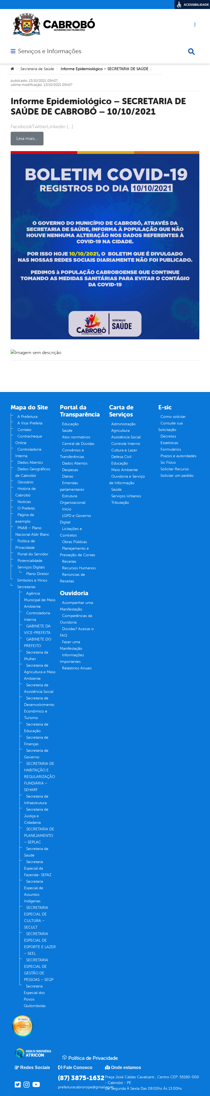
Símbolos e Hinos (32, 580)
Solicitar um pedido (177, 476)
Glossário (25, 482)
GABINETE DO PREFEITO (37, 642)
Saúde (67, 431)
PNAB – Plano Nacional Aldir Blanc (32, 531)
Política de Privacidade (25, 544)
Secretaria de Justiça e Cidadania (36, 816)
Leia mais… (27, 138)
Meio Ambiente (124, 470)
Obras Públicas (74, 542)
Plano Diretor (37, 574)
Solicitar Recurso (175, 469)
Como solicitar (173, 417)
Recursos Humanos (79, 568)
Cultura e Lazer (124, 450)
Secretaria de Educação (36, 727)
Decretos (168, 436)
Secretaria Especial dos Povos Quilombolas (35, 996)
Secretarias (26, 587)
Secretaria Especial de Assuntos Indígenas (33, 891)
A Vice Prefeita (30, 423)
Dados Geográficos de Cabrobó (32, 472)
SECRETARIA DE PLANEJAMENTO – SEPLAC (39, 835)
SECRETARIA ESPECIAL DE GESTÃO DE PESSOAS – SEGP (38, 970)
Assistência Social (126, 437)
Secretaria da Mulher (36, 655)
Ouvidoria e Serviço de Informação (127, 479)
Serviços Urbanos (126, 496)
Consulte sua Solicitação (170, 426)
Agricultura (120, 431)
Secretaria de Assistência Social (38, 688)
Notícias (24, 502)
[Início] (12, 69)
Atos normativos (76, 437)
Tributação (120, 503)
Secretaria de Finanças (36, 740)
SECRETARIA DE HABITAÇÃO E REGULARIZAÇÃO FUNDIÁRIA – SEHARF (39, 777)
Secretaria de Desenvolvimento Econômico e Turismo (39, 708)
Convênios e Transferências (72, 453)
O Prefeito (26, 508)
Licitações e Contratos (71, 532)
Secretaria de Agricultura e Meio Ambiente (40, 672)
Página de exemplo (24, 518)
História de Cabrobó (25, 492)
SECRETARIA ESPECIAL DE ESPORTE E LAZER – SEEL (40, 944)
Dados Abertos (30, 462)
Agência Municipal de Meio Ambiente (40, 600)
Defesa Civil (121, 457)
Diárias (67, 476)
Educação (70, 424)
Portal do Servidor (33, 554)
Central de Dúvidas (78, 444)
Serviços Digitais (31, 567)
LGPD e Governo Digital (75, 519)
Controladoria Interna (28, 452)
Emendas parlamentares (72, 486)
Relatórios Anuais (77, 668)
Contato (24, 430)
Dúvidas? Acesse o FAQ (77, 632)
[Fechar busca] (191, 51)
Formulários (171, 449)
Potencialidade (30, 561)
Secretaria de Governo (36, 753)
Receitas (69, 561)
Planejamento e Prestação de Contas (77, 551)
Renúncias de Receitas (72, 578)
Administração (123, 424)
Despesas (70, 470)
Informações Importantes (72, 658)
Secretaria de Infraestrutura (36, 799)
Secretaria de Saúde (37, 69)
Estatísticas (169, 443)
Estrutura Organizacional (72, 499)
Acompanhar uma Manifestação (76, 606)
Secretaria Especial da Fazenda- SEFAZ (37, 868)
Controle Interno (125, 444)
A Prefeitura (27, 417)
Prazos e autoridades (178, 456)
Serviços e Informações (49, 51)
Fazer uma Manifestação (71, 645)
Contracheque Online (28, 439)
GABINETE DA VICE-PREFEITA (37, 629)
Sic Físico (168, 462)
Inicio (66, 509)
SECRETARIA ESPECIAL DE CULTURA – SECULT (36, 917)
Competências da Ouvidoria (76, 619)
